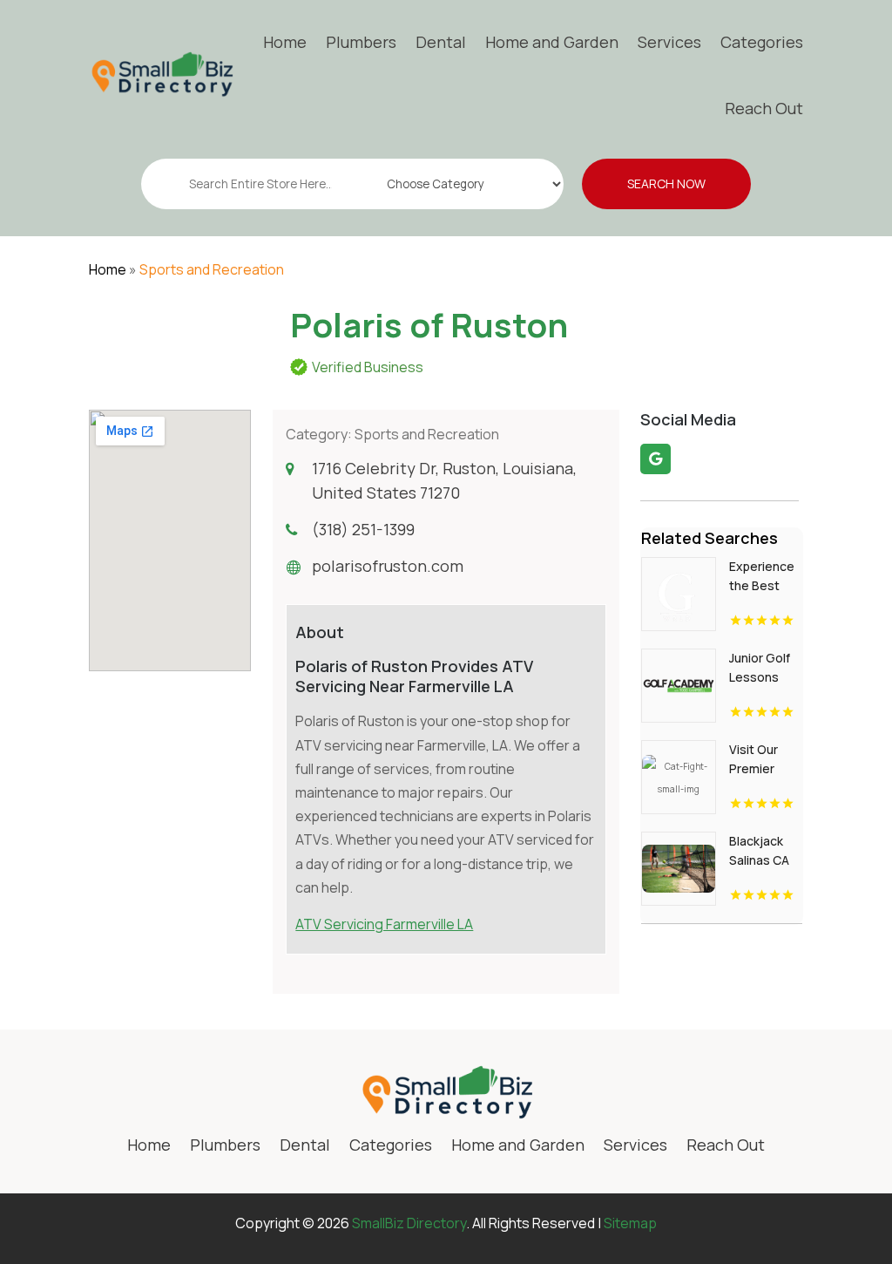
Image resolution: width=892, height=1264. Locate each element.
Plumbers (361, 41)
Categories (761, 41)
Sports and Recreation (211, 269)
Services (669, 41)
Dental (441, 41)
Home (285, 41)
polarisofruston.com (387, 565)
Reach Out (764, 108)
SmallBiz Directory (409, 1223)
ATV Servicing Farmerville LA (384, 924)
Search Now (666, 183)
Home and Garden (551, 41)
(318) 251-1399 (363, 529)
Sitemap (630, 1223)
